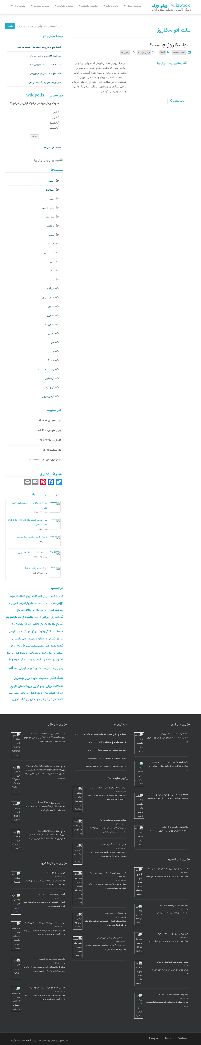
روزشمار (21, 645)
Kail (162, 52)
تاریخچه (29, 609)
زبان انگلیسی (52, 668)
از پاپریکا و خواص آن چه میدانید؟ (113, 844)
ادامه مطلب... (178, 101)
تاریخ (29, 602)
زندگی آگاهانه (31, 1040)
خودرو (51, 235)
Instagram (153, 1038)
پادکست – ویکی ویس (44, 369)
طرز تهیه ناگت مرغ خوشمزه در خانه (45, 56)
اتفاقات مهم (34, 596)
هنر (52, 342)
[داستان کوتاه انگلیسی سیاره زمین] (55, 540)
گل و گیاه (50, 387)
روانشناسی (49, 252)
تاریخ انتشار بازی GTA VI (35, 568)
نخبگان (51, 333)
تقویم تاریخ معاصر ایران (40, 623)
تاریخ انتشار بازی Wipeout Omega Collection (45, 766)
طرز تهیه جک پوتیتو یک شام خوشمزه (44, 82)
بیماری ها (125, 52)
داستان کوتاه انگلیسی (46, 646)
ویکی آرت (49, 360)
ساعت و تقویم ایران (32, 668)
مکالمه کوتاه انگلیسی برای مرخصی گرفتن (172, 795)
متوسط (53, 123)
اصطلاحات (50, 190)
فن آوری (50, 288)
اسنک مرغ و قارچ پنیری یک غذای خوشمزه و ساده (38, 47)
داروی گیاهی (55, 638)
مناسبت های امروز (37, 678)
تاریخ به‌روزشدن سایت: (50, 459)
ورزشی (51, 351)
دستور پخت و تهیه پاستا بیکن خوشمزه (172, 962)
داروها (51, 243)
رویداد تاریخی (38, 652)
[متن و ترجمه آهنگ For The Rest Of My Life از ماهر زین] (55, 523)
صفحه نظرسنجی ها (52, 147)
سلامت (51, 270)
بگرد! (10, 26)
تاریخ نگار (40, 610)
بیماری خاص (38, 603)
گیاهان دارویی (48, 396)
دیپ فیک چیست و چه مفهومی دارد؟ (45, 64)
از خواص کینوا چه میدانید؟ (115, 913)
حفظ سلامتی (53, 631)
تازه (45, 494)
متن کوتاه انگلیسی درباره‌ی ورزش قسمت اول (29, 505)
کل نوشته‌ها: (55, 450)
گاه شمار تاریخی (54, 699)
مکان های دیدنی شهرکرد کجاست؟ (52, 959)
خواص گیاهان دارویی (21, 631)
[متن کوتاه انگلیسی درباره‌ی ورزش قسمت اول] (55, 507)
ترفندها (50, 226)
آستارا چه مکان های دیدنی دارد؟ (52, 894)
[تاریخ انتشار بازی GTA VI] (55, 572)
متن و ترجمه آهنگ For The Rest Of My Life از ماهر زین (27, 522)
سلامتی (56, 677)
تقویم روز (16, 623)
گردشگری (49, 378)
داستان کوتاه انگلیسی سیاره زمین (32, 537)
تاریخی (37, 617)
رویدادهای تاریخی (44, 659)
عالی (54, 112)
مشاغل (51, 306)
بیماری (46, 603)
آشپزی (51, 181)
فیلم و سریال (48, 297)
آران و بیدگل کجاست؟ (56, 873)
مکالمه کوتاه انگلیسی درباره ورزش (45, 73)
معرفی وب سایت (46, 315)
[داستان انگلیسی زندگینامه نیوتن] (55, 556)
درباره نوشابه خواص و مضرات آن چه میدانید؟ (108, 787)
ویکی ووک (14, 692)
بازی (52, 198)
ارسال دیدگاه (144, 52)
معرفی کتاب (48, 324)
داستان (42, 638)
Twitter (168, 1038)
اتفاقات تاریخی (50, 596)
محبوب (57, 494)
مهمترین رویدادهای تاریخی (37, 692)
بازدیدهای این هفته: (52, 420)
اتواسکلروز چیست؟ (170, 45)
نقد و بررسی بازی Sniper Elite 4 (51, 803)
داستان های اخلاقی (29, 639)
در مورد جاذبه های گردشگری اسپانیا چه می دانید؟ (45, 988)
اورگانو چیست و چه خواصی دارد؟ (113, 820)
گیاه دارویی (19, 699)
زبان (52, 261)
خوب (54, 118)
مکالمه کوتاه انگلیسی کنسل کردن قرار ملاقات (170, 762)
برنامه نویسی (48, 208)
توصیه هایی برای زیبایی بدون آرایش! (111, 938)
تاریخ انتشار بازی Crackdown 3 (51, 831)
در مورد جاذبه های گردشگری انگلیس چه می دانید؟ (45, 923)
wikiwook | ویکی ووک (171, 5)
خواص (39, 631)
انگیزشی (53, 603)
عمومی (51, 279)
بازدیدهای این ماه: (52, 430)
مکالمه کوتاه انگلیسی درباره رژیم (175, 827)
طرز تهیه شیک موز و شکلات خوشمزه (173, 994)
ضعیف (53, 128)
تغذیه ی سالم (23, 616)
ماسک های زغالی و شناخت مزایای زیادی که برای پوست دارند (107, 874)
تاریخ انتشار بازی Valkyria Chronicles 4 (47, 734)
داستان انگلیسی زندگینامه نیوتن (32, 552)
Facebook (182, 1038)
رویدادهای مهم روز (21, 659)
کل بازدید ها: (55, 440)
